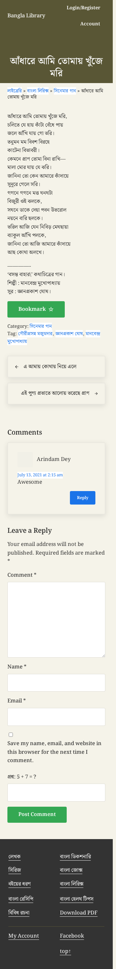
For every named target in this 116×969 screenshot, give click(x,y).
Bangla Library (26, 16)
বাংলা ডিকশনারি (75, 964)
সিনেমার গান (41, 433)
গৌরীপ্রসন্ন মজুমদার (35, 441)
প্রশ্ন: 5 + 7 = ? (21, 884)
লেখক (14, 964)
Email (16, 808)
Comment (21, 682)
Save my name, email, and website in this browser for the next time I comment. (54, 859)
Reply (82, 605)
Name (16, 774)
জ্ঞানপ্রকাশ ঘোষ (69, 441)
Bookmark (32, 416)
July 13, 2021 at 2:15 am (40, 582)
